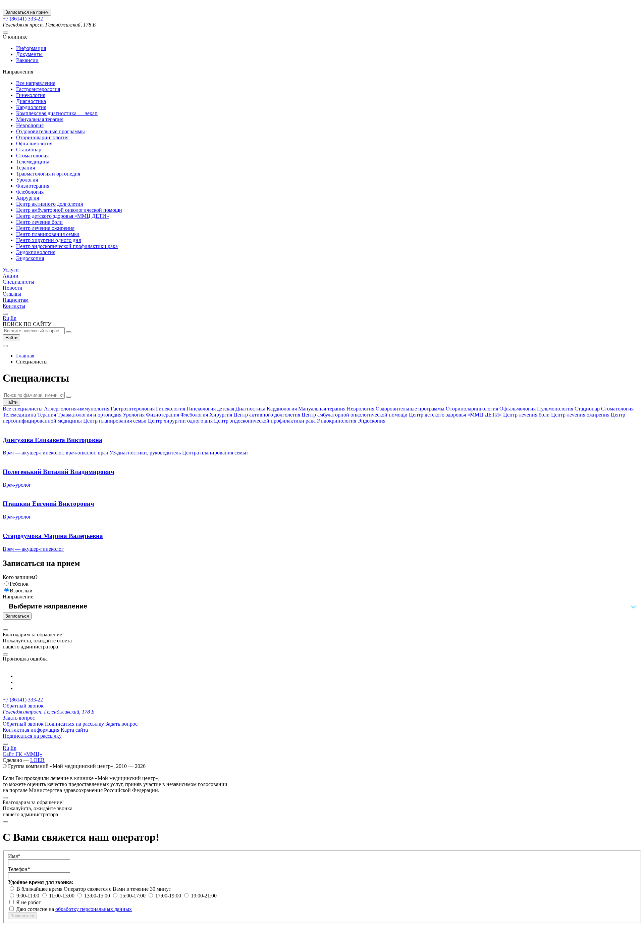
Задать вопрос (19, 718)
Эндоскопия (30, 258)
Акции (10, 276)
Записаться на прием (27, 12)
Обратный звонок (23, 706)
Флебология (30, 192)
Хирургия (27, 198)
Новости (12, 288)
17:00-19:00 (168, 895)
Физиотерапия (32, 186)
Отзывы (12, 294)
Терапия (25, 167)
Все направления (35, 83)
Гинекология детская (210, 408)
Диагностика (31, 101)
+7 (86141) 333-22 (23, 18)
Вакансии (27, 60)
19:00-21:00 (204, 895)
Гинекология (30, 95)
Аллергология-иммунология (76, 408)
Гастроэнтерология (38, 89)
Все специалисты (23, 408)
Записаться (17, 616)
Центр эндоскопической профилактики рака (67, 246)
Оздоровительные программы (50, 131)
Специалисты (18, 282)
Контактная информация (31, 730)
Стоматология (32, 155)
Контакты (14, 306)
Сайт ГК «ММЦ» (22, 754)
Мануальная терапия (39, 119)
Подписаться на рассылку (74, 724)
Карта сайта (74, 730)
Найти (11, 337)
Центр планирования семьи (47, 234)
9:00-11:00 (28, 895)
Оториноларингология (42, 137)
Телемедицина (32, 161)
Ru (6, 318)
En (13, 318)
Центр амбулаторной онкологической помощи (69, 210)
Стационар (28, 149)
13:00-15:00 (97, 895)
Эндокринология (35, 252)
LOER (37, 760)
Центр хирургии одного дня (48, 240)
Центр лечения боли (39, 222)
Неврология (30, 125)
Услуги (11, 270)
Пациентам (16, 300)
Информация (31, 48)
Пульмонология (555, 408)
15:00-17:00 (133, 895)
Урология (27, 180)
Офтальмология (34, 143)
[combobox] (322, 606)
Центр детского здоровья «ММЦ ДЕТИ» (62, 216)
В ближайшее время (40, 889)
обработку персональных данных (93, 909)
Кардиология (31, 107)
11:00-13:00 (62, 895)
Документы (29, 54)
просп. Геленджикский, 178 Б (48, 712)
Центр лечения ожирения (45, 228)
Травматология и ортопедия (48, 174)
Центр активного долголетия (49, 204)
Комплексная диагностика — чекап (57, 113)
